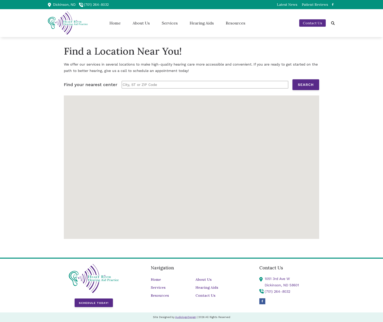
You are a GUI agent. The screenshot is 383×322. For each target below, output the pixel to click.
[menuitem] (287, 4)
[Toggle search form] (333, 23)
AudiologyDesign (185, 317)
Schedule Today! (94, 302)
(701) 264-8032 (96, 5)
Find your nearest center (90, 84)
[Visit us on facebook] (332, 4)
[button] (191, 163)
